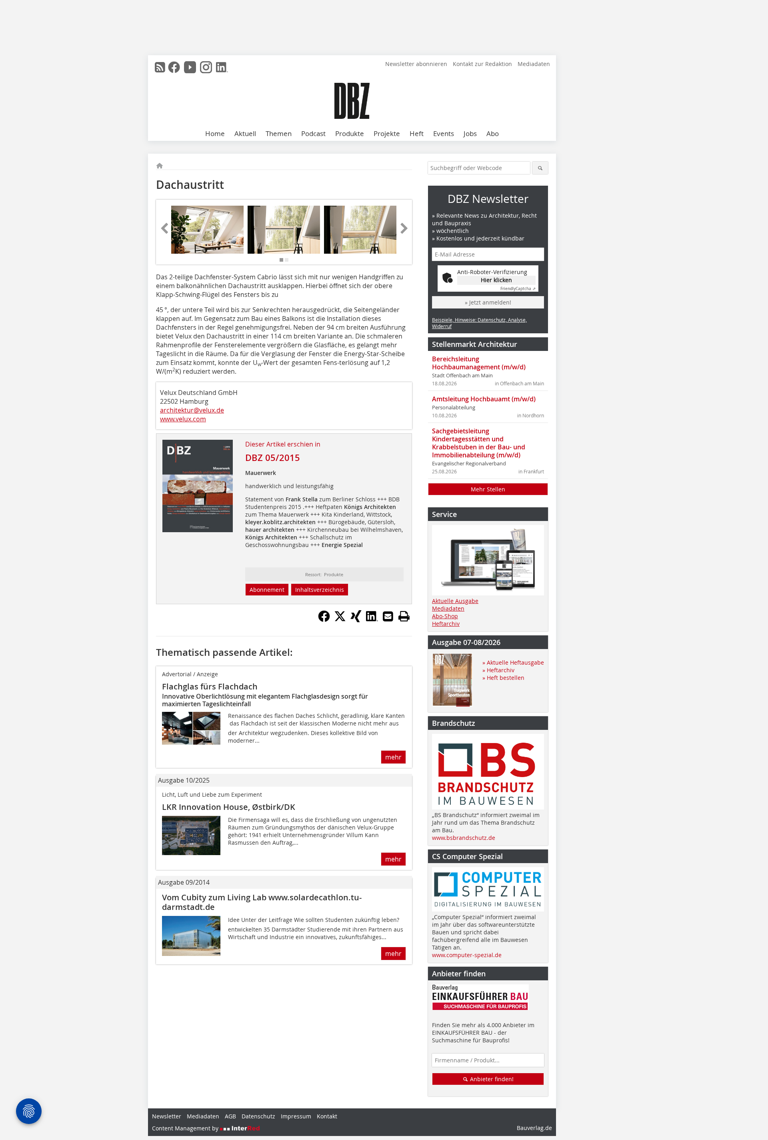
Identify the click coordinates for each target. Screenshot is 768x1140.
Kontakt (327, 1116)
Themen (279, 133)
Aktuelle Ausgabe (455, 601)
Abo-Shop (445, 616)
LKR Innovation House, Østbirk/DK (228, 806)
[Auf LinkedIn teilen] (372, 620)
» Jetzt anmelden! (488, 302)
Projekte (387, 133)
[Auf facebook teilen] (324, 620)
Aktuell (245, 133)
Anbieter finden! (491, 1079)
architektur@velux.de (192, 410)
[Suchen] (540, 168)
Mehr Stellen (488, 489)
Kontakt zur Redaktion (482, 64)
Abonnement (267, 589)
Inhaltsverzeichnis (319, 589)
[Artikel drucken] (404, 616)
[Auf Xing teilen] (356, 620)
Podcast (313, 133)
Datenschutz (258, 1116)
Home (215, 133)
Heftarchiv (446, 623)
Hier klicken (496, 280)
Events (443, 133)
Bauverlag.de (534, 1128)
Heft (417, 133)
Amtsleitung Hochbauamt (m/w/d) (484, 399)
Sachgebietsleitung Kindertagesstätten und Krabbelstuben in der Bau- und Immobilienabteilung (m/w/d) (478, 443)
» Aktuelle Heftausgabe (513, 662)
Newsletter (166, 1116)
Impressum (296, 1116)
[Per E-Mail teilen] (388, 616)
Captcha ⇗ (518, 288)
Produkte (349, 133)
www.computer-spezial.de (467, 955)
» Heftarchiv (498, 670)
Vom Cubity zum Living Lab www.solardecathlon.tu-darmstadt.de (262, 902)
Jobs (470, 133)
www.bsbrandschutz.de (463, 837)
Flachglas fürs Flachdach (210, 686)
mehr (393, 757)
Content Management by (186, 1128)
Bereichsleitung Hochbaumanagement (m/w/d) (479, 363)
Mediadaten (534, 64)
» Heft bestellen (503, 677)
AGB (230, 1116)
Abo (492, 133)
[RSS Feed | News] (160, 67)
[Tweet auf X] (340, 620)
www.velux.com (183, 419)
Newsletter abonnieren (416, 64)
